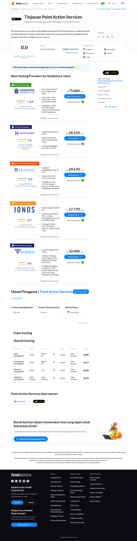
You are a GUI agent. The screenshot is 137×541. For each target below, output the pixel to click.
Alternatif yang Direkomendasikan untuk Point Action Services (110, 81)
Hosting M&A (22, 525)
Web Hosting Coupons (95, 478)
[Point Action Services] (16, 19)
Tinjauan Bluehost (25, 184)
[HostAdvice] (20, 3)
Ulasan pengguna (104, 91)
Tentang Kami (56, 477)
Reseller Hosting (76, 518)
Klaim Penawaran (73, 96)
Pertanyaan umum (104, 98)
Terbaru (43, 312)
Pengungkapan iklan (119, 9)
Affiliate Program (57, 490)
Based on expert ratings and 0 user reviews (24, 57)
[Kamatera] (24, 91)
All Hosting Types (76, 477)
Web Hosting (75, 482)
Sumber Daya (77, 3)
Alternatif (101, 102)
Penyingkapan (56, 505)
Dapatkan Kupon (75, 102)
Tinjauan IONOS (25, 225)
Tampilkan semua (72, 53)
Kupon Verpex (95, 501)
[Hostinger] (24, 133)
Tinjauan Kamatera (25, 106)
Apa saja (16, 312)
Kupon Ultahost (95, 497)
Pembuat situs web (77, 522)
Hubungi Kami (56, 482)
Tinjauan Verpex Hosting (25, 268)
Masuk (31, 502)
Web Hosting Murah (77, 497)
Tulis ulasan (82, 292)
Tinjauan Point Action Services (53, 16)
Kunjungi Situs (73, 138)
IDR (115, 3)
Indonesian (74, 312)
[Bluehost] (24, 170)
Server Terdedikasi (77, 514)
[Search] (109, 3)
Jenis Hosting (38, 3)
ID (124, 3)
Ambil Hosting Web (58, 501)
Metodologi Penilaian (104, 9)
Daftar (17, 502)
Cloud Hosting (75, 510)
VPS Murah (74, 505)
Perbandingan (63, 3)
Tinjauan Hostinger (25, 145)
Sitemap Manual (56, 486)
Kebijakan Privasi (57, 516)
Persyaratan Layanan (58, 520)
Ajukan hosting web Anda (58, 496)
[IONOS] (24, 210)
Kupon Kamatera (96, 484)
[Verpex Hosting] (24, 252)
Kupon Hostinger (96, 492)
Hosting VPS (75, 501)
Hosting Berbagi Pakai (76, 491)
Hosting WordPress (77, 486)
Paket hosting (103, 94)
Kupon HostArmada (97, 488)
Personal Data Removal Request (57, 511)
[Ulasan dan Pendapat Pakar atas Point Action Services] (99, 37)
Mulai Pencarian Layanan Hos (32, 439)
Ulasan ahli (102, 87)
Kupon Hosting (95, 3)
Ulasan (50, 3)
